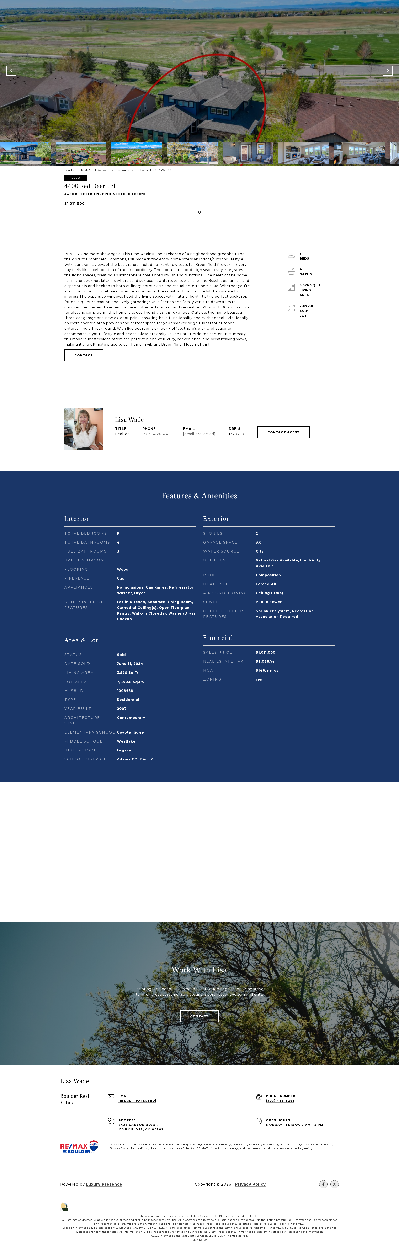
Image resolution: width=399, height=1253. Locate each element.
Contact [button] (83, 355)
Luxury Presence (104, 1184)
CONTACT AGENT (283, 432)
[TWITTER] (334, 1184)
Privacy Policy (250, 1184)
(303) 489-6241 (156, 434)
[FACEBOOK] (323, 1184)
